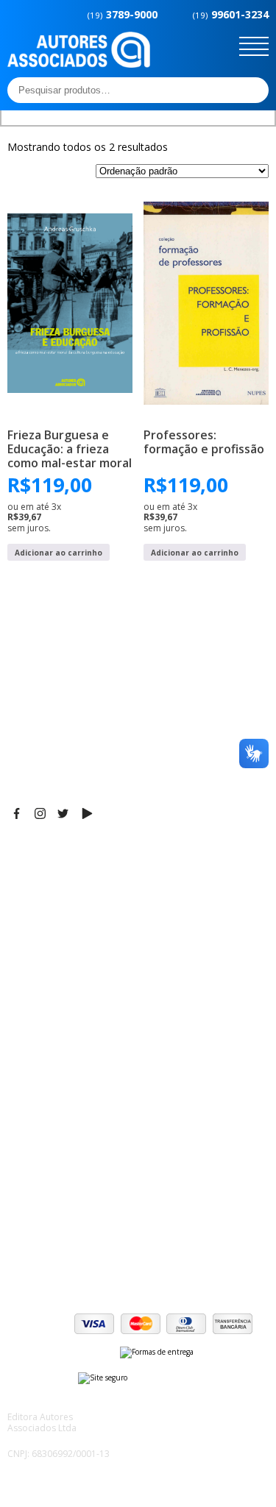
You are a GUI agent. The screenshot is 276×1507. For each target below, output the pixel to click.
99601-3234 (231, 14)
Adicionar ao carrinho (58, 552)
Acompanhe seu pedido (66, 1253)
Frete (21, 1179)
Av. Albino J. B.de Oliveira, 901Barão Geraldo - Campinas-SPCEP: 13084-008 (99, 885)
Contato (27, 1120)
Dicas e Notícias (47, 1047)
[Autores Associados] (78, 62)
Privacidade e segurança (69, 1216)
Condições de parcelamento (78, 1198)
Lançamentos (41, 1102)
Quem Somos (41, 1028)
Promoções (36, 1084)
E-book (25, 1065)
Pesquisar (253, 90)
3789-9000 (123, 14)
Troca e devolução (54, 1234)
